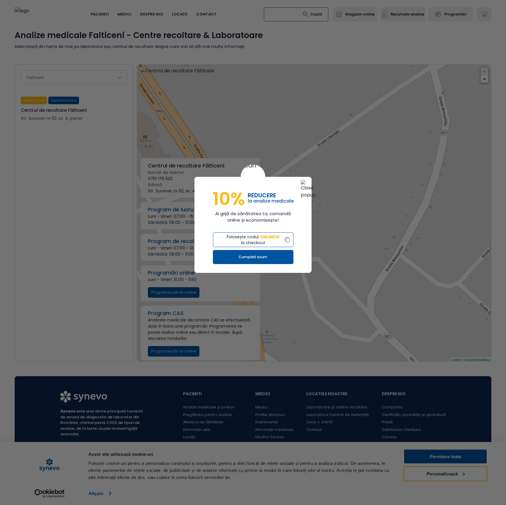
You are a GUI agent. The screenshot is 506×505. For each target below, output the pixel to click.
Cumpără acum (253, 256)
